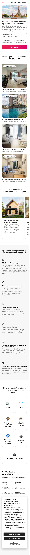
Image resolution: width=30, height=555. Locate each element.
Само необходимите (14, 538)
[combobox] (14, 36)
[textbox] (8, 42)
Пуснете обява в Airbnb (18, 3)
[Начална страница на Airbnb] (3, 2)
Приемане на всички (14, 534)
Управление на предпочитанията (14, 543)
